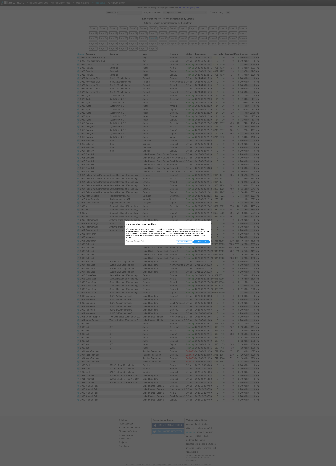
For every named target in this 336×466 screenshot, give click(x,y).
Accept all (202, 242)
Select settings (184, 242)
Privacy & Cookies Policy (135, 241)
